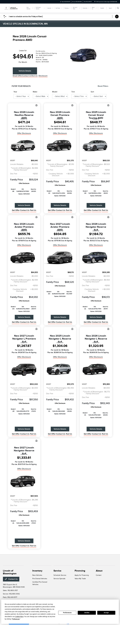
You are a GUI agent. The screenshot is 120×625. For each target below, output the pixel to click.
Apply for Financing (82, 575)
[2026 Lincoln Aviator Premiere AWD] (24, 258)
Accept (106, 612)
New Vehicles (37, 575)
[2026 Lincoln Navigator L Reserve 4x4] (96, 369)
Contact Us (13, 579)
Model (54, 92)
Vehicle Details (25, 71)
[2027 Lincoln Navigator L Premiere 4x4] (24, 369)
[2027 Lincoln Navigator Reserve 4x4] (24, 481)
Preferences (67, 612)
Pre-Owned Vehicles (39, 578)
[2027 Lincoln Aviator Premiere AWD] (60, 258)
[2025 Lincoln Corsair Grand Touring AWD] (96, 146)
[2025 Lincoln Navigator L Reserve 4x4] (60, 369)
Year (15, 92)
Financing (80, 570)
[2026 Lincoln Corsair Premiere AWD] (60, 146)
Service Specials (59, 578)
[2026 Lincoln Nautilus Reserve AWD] (24, 146)
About (99, 570)
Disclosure (43, 76)
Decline (86, 612)
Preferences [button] (16, 619)
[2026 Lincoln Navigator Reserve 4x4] (96, 258)
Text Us (33, 210)
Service (57, 570)
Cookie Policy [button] (19, 616)
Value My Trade (80, 578)
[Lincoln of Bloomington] (13, 8)
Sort (92, 92)
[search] (118, 8)
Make (35, 92)
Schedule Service (60, 575)
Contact (98, 575)
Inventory (37, 570)
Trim (73, 92)
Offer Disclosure (24, 133)
